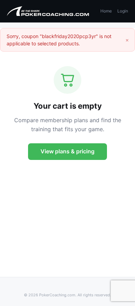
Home (106, 11)
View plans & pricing (67, 151)
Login (122, 11)
